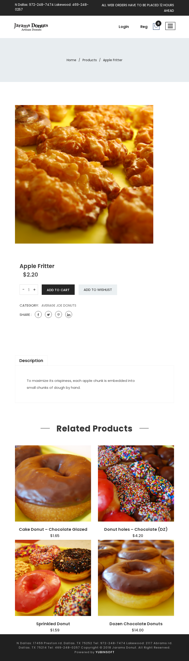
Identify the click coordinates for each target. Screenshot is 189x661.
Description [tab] (31, 360)
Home (71, 60)
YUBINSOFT (105, 652)
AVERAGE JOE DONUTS (58, 305)
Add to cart (58, 290)
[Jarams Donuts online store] (31, 26)
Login (124, 26)
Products (90, 60)
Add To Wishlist (98, 289)
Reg (144, 26)
